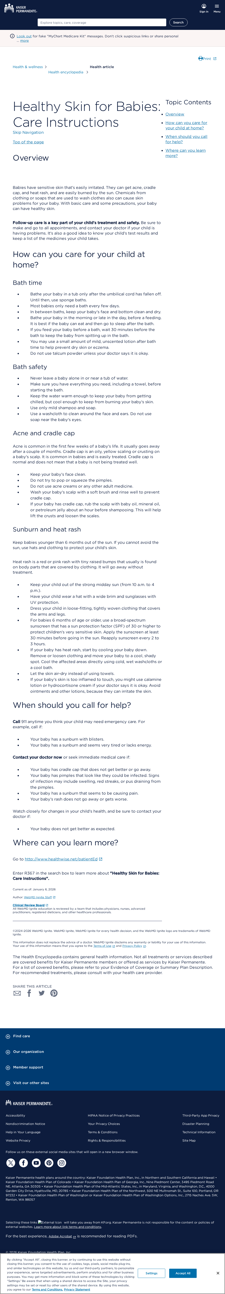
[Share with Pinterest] (54, 993)
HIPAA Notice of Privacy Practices (114, 1115)
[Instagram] (61, 1162)
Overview (174, 114)
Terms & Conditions (103, 1132)
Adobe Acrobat (60, 1236)
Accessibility (15, 1115)
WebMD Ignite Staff (38, 897)
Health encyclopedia (66, 72)
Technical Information (199, 1132)
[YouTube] (35, 1162)
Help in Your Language (23, 1132)
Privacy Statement (77, 1289)
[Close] (218, 1273)
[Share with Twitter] (41, 993)
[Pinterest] (48, 1162)
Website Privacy (18, 1140)
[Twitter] (10, 1162)
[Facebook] (22, 1162)
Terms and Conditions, (47, 1289)
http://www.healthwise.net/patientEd (61, 859)
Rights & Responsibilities (107, 1140)
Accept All (183, 1273)
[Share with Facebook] (29, 993)
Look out (24, 36)
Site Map (189, 1140)
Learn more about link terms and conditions (67, 1227)
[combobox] (102, 22)
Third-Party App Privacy (200, 1115)
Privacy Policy (132, 945)
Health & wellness (28, 67)
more (24, 41)
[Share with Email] (17, 993)
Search (178, 22)
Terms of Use (102, 945)
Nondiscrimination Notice (25, 1124)
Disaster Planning (195, 1124)
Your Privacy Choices (104, 1124)
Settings (151, 1273)
